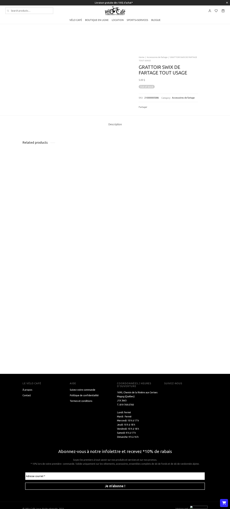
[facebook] (166, 389)
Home (141, 57)
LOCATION (118, 20)
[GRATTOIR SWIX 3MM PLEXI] (138, 257)
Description (115, 124)
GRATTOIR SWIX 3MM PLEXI (132, 360)
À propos (27, 389)
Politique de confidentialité (84, 395)
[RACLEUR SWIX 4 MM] (186, 257)
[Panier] (223, 10)
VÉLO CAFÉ (75, 20)
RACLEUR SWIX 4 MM (176, 360)
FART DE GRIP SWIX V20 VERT (86, 218)
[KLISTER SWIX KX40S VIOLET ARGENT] (44, 179)
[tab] (115, 124)
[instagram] (172, 389)
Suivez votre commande (82, 389)
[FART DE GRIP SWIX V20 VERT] (91, 186)
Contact (26, 395)
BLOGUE (156, 20)
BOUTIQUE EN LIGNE (97, 20)
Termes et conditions (81, 401)
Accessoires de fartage (157, 57)
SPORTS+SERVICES (137, 20)
